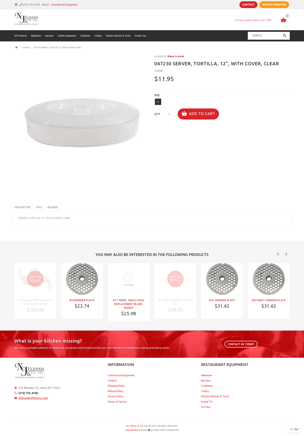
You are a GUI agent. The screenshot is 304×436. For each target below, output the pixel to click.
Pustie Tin (206, 401)
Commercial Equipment (64, 4)
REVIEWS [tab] (53, 207)
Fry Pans (206, 406)
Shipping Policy (116, 385)
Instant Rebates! (274, 4)
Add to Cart (201, 113)
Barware (206, 380)
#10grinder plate (82, 300)
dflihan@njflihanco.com (33, 398)
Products (26, 47)
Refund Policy (115, 391)
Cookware (207, 385)
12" (157, 102)
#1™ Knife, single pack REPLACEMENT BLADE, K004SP (128, 304)
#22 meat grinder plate (269, 300)
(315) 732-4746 (31, 4)
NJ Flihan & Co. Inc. (137, 425)
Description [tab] (22, 207)
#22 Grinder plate (222, 300)
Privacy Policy (115, 396)
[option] (35, 290)
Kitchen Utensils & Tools (215, 396)
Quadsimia (132, 430)
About (45, 4)
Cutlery (205, 391)
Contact (248, 4)
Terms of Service (117, 401)
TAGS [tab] (39, 207)
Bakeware (206, 375)
